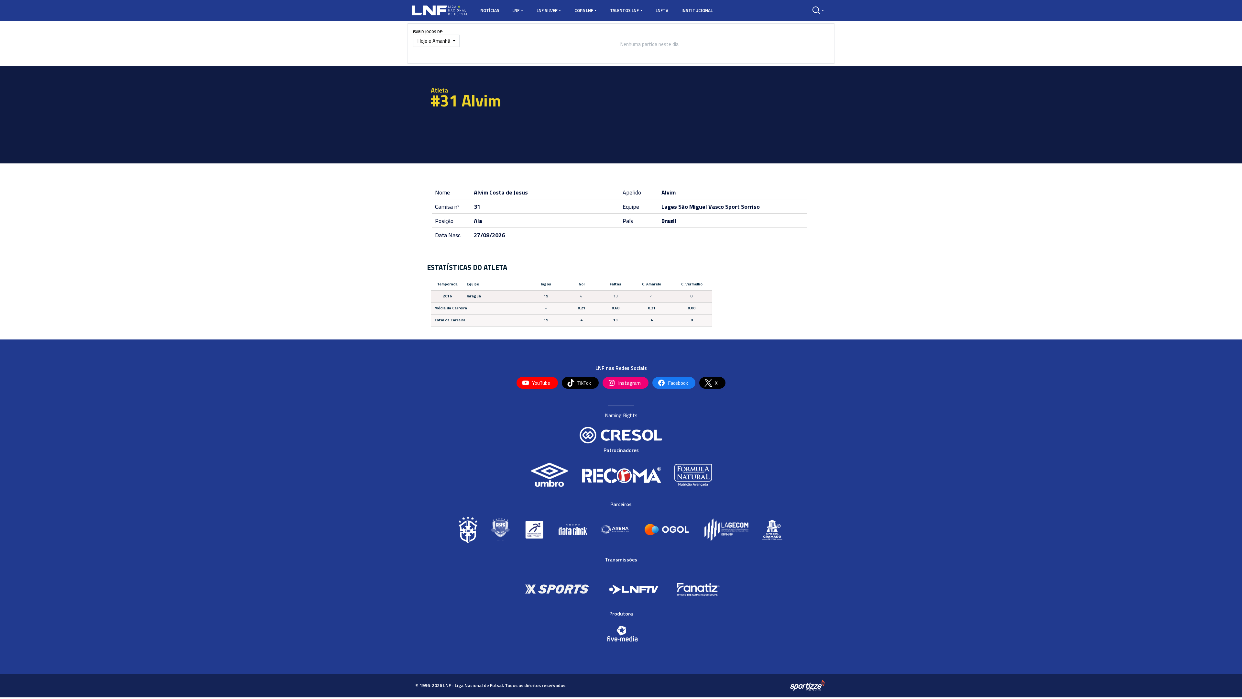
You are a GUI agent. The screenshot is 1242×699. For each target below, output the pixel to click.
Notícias (489, 10)
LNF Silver (547, 10)
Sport (732, 206)
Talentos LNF (624, 10)
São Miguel (692, 206)
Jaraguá (474, 296)
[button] (818, 10)
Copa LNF (583, 10)
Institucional (697, 10)
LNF (515, 10)
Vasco (716, 206)
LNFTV (662, 10)
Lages (669, 206)
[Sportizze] (807, 685)
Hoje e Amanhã (434, 41)
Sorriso (750, 206)
